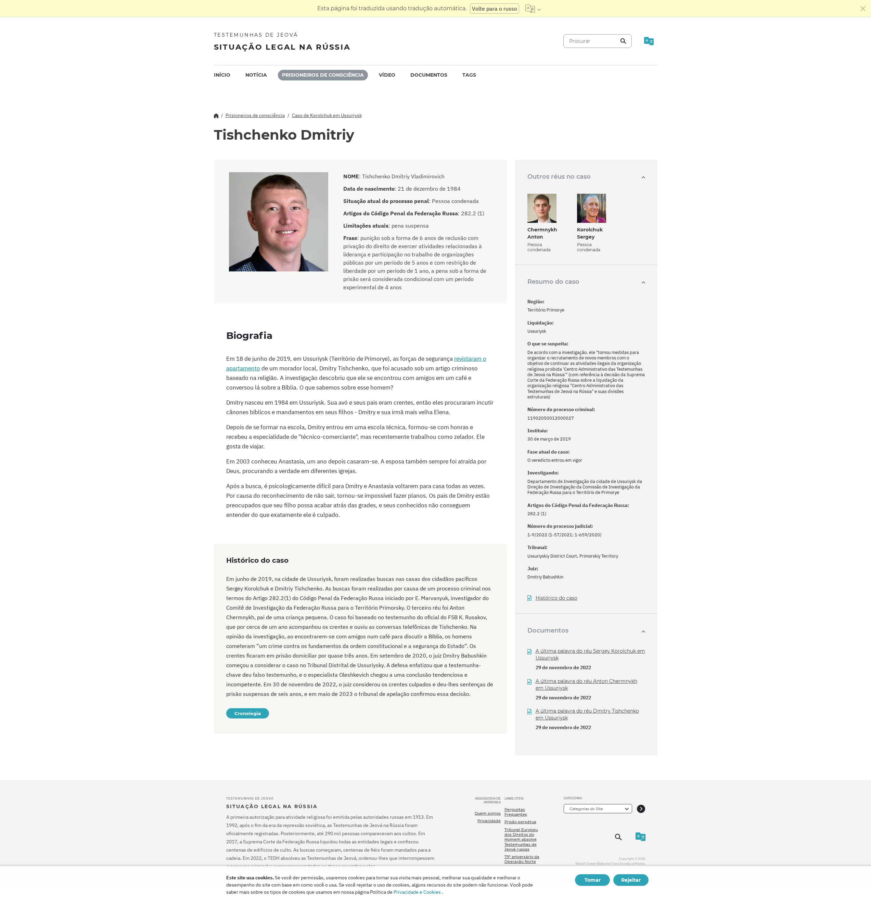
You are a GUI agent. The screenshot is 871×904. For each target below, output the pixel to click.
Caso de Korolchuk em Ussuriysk (327, 115)
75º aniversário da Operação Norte (521, 859)
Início (222, 75)
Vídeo (387, 75)
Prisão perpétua (520, 821)
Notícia (256, 75)
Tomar (593, 880)
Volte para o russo (494, 8)
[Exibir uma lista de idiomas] (533, 8)
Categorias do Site (586, 808)
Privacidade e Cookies (417, 892)
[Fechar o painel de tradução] (863, 8)
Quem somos (488, 813)
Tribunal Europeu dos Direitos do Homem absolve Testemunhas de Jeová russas (521, 839)
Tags (469, 75)
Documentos (428, 75)
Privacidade (489, 820)
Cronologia (247, 713)
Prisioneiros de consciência (323, 75)
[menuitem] (222, 75)
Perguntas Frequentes (515, 812)
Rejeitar (631, 880)
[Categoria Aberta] (641, 808)
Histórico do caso (556, 598)
